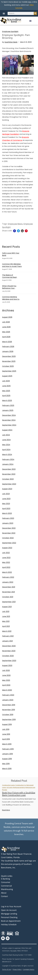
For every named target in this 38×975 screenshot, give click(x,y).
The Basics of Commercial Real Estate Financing (9, 276)
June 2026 (6, 327)
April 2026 (6, 337)
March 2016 (7, 768)
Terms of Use (6, 969)
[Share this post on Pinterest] (26, 230)
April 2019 (6, 739)
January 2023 (7, 523)
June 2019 (6, 734)
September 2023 (9, 484)
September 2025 (9, 371)
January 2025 (7, 410)
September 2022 (9, 543)
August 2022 (7, 548)
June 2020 (6, 675)
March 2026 (7, 341)
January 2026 (7, 351)
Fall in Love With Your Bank (10, 254)
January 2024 (7, 464)
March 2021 (6, 631)
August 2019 (7, 724)
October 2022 (8, 538)
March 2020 (7, 690)
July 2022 (6, 552)
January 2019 (7, 754)
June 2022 (6, 557)
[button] (4, 13)
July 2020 (6, 670)
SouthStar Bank (11, 42)
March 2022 (7, 572)
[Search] (35, 13)
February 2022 (8, 577)
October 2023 (8, 479)
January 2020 (7, 700)
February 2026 (8, 346)
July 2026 (6, 322)
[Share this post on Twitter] (18, 230)
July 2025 (6, 381)
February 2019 (8, 749)
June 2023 (6, 498)
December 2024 (9, 415)
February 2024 (8, 459)
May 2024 (6, 444)
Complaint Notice (28, 969)
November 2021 (8, 592)
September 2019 (9, 719)
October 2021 (7, 597)
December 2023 (9, 469)
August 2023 (7, 489)
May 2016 (6, 763)
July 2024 (6, 435)
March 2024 (7, 454)
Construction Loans (8, 785)
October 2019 (7, 714)
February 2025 (8, 405)
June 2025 (6, 386)
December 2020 (9, 646)
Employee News (15, 224)
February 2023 (8, 518)
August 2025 (7, 376)
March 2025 (7, 400)
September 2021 (9, 602)
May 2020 (6, 680)
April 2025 (6, 395)
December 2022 (9, 528)
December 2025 (9, 356)
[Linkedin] (8, 938)
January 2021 (7, 641)
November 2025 (8, 361)
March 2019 (6, 744)
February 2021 (8, 636)
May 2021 (6, 621)
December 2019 (8, 705)
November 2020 (8, 651)
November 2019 (8, 709)
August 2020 (7, 665)
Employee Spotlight (10, 31)
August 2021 (7, 606)
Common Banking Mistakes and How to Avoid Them (10, 298)
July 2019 (5, 729)
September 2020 (9, 660)
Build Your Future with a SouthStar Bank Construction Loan (18, 793)
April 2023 (6, 508)
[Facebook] (3, 938)
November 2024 (9, 420)
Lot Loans (10, 787)
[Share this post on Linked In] (22, 230)
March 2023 (7, 513)
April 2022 (6, 567)
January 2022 (7, 582)
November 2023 (8, 474)
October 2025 (8, 366)
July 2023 (6, 494)
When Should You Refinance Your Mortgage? (9, 287)
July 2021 (5, 611)
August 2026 (7, 317)
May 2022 (6, 562)
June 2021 (6, 616)
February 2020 (8, 695)
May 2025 (6, 391)
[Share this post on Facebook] (14, 230)
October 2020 (8, 656)
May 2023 (6, 503)
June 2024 (6, 440)
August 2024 (7, 430)
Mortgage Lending (19, 787)
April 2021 (6, 626)
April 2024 (6, 449)
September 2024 (9, 425)
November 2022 (8, 533)
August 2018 (7, 759)
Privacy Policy (17, 969)
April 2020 (6, 685)
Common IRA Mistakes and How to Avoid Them (12, 265)
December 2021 (8, 587)
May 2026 (6, 332)
